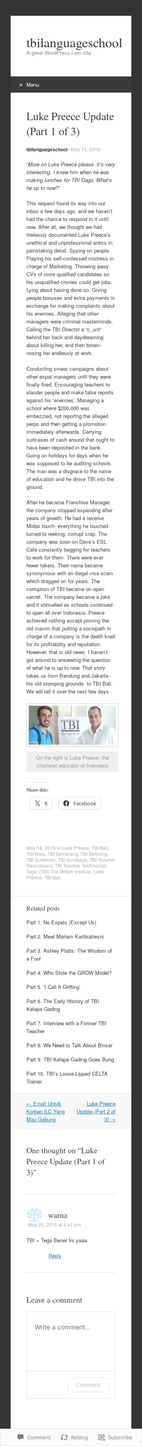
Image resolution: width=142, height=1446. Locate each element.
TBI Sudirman (41, 859)
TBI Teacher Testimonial (80, 865)
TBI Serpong (93, 853)
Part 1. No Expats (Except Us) (61, 922)
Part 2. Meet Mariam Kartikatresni (65, 936)
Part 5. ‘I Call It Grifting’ (53, 987)
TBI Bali (100, 847)
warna (57, 1215)
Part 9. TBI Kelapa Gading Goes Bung (70, 1059)
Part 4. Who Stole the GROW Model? (69, 972)
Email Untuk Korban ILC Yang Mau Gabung (45, 1111)
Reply (55, 1255)
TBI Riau (35, 853)
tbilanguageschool (46, 149)
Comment (88, 1384)
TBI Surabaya (72, 859)
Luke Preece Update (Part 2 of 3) (96, 1111)
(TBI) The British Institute (65, 871)
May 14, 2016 (85, 149)
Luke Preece (75, 847)
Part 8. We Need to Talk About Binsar (69, 1045)
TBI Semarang (62, 853)
